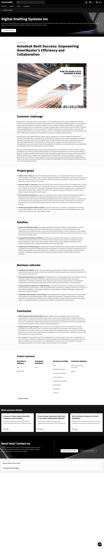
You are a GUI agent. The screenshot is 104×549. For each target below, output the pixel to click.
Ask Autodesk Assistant (87, 451)
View (7, 429)
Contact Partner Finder (69, 451)
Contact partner (9, 30)
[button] (52, 463)
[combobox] (30, 2)
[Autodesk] (7, 2)
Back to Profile (23, 398)
